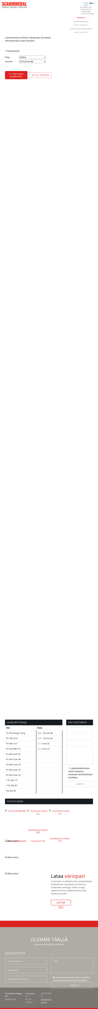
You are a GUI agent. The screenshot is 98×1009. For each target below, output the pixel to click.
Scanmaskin (86, 12)
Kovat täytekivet (81, 25)
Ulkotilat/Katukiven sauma (80, 29)
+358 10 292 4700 (87, 14)
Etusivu (86, 3)
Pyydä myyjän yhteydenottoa (16, 75)
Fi (94, 3)
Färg (7, 57)
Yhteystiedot (85, 9)
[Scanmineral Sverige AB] (14, 4)
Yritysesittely (86, 7)
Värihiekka (81, 18)
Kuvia (86, 5)
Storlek (9, 61)
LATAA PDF (61, 902)
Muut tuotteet (81, 32)
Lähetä (74, 985)
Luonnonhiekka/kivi (80, 21)
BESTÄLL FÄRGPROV (40, 75)
